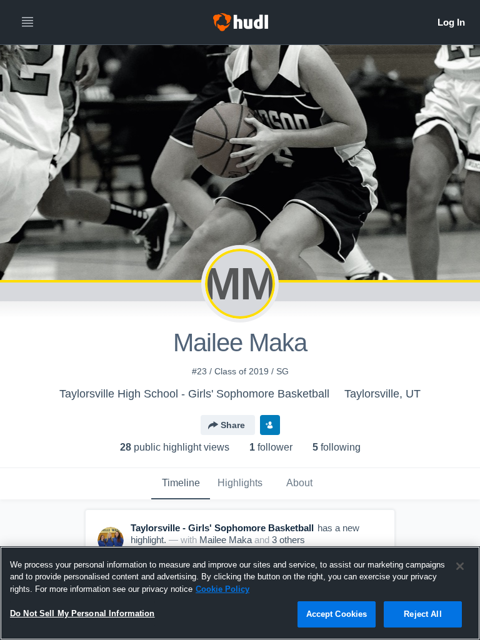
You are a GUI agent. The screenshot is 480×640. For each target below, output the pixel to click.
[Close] (460, 566)
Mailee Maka (225, 539)
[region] (240, 593)
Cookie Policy (222, 589)
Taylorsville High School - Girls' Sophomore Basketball (194, 394)
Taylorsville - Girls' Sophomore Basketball (222, 527)
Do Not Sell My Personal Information (82, 613)
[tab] (180, 483)
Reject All (422, 614)
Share (233, 425)
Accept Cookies (337, 614)
